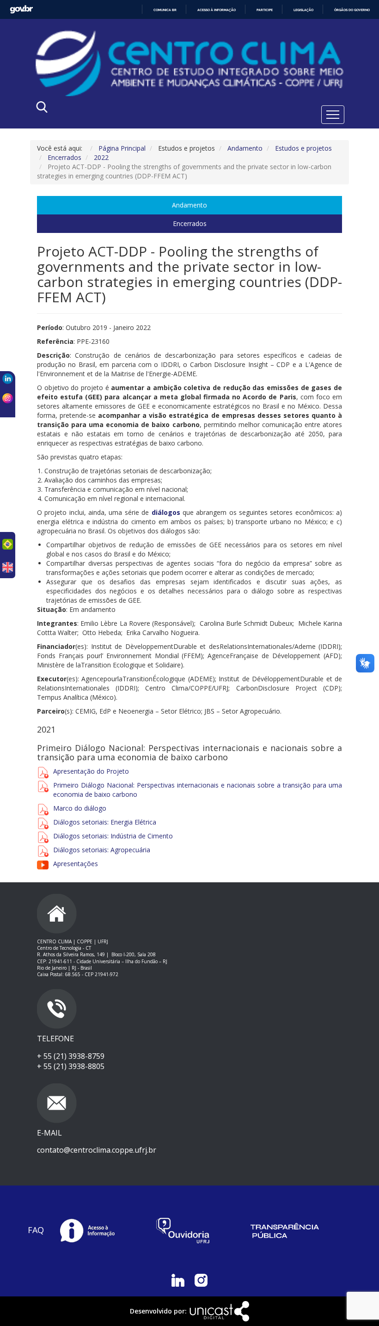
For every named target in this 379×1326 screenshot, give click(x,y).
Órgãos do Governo (352, 10)
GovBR (21, 9)
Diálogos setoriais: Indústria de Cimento (113, 835)
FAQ (36, 1229)
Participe (265, 10)
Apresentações (75, 863)
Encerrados (190, 223)
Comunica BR (165, 10)
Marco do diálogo (79, 808)
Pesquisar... (123, 109)
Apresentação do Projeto (92, 771)
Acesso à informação (216, 10)
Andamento (189, 205)
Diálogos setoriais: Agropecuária (101, 849)
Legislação (303, 10)
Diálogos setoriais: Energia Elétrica (104, 822)
